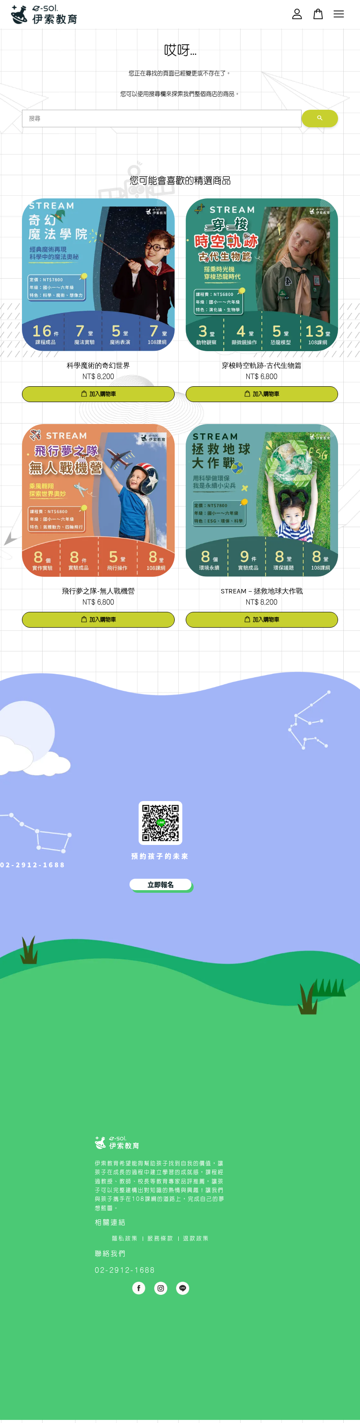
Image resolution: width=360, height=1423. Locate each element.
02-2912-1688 (33, 864)
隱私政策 (125, 1238)
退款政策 (196, 1238)
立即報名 (161, 884)
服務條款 (161, 1238)
